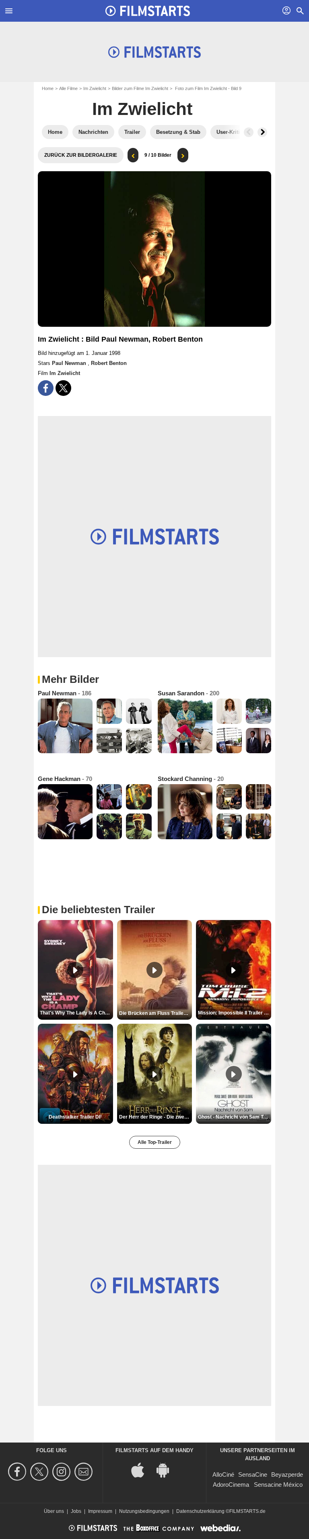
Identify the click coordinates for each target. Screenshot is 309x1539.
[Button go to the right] (262, 132)
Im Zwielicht (94, 88)
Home (48, 88)
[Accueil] (147, 11)
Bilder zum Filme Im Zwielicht (140, 88)
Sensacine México (278, 1484)
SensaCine (252, 1474)
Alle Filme (68, 88)
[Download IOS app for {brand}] (142, 1469)
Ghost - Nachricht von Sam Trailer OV (234, 1117)
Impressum (100, 1511)
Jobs (76, 1511)
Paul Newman (70, 363)
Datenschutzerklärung (200, 1511)
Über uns (54, 1511)
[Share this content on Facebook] (46, 388)
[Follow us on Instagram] (62, 1472)
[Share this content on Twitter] (63, 388)
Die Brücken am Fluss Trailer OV (155, 1013)
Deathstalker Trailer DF (75, 1117)
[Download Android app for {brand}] (167, 1469)
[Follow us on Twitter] (40, 1472)
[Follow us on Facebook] (18, 1472)
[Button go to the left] (248, 132)
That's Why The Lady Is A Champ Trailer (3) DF (76, 1013)
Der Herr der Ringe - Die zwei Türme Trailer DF (155, 1117)
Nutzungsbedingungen (144, 1511)
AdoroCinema (231, 1484)
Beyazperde (287, 1474)
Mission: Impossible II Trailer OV (234, 1013)
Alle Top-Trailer (155, 1142)
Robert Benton (109, 363)
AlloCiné (223, 1474)
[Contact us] (84, 1472)
